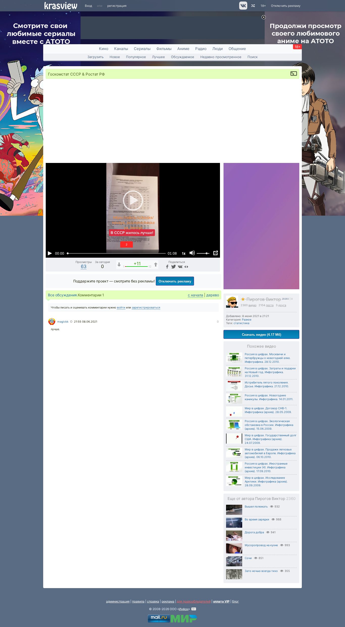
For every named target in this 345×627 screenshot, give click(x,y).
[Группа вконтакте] (242, 8)
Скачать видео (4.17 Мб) (261, 334)
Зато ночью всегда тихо (261, 571)
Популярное (136, 57)
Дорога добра (254, 532)
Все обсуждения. (63, 295)
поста (270, 305)
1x (183, 253)
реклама (168, 601)
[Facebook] (167, 266)
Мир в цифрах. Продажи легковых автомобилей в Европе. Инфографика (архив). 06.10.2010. (270, 453)
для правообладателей (194, 601)
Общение (237, 48)
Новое (115, 57)
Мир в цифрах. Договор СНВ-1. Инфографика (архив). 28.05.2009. (268, 410)
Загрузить (95, 57)
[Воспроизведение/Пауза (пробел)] (50, 253)
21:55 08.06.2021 (85, 321)
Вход (88, 6)
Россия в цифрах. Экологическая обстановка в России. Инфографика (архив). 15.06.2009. (269, 424)
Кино (103, 48)
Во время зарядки (257, 519)
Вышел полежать (256, 506)
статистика (241, 323)
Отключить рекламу (286, 6)
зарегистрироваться (146, 307)
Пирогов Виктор (261, 299)
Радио (201, 48)
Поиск (253, 57)
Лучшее (158, 57)
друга (282, 305)
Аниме (183, 48)
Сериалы (142, 48)
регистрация (117, 6)
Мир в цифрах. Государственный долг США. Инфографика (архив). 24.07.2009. (271, 439)
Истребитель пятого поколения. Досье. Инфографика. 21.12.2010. (267, 384)
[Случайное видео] (252, 5)
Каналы (121, 48)
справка (153, 601)
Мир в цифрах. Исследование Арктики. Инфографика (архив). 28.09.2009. (266, 481)
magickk (62, 321)
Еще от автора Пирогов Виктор (261, 498)
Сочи (248, 558)
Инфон (183, 609)
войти (121, 307)
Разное (246, 319)
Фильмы (163, 48)
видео (252, 305)
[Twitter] (173, 266)
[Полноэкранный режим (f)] (215, 253)
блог (235, 601)
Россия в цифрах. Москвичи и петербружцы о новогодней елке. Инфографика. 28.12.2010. (267, 358)
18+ (263, 6)
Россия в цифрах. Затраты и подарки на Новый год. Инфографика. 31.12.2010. (270, 372)
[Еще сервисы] (186, 266)
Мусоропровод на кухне (261, 545)
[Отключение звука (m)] (192, 253)
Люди (217, 48)
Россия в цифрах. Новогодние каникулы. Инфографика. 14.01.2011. (269, 397)
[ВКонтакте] (179, 266)
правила (138, 601)
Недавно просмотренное (220, 57)
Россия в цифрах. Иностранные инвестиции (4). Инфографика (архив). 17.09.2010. (266, 467)
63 (83, 266)
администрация (118, 601)
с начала (195, 295)
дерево (212, 295)
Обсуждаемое (182, 57)
